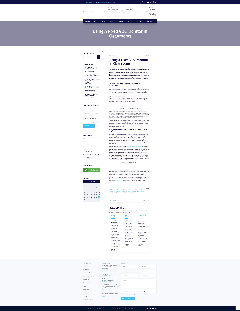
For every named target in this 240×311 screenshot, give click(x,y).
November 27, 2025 (128, 221)
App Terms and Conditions (89, 276)
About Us (85, 266)
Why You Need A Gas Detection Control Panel (90, 75)
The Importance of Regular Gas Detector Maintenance (89, 81)
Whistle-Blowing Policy (88, 303)
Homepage (87, 21)
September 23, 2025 (141, 219)
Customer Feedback (88, 299)
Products (103, 21)
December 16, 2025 (115, 220)
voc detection (124, 192)
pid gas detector (141, 191)
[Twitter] (145, 2)
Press (95, 21)
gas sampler (112, 191)
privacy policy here (95, 122)
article (121, 189)
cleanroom (126, 189)
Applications (120, 21)
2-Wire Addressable (114, 189)
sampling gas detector (115, 192)
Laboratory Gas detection (128, 191)
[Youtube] (148, 2)
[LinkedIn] (151, 2)
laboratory (119, 191)
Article (147, 188)
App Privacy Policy (87, 272)
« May (84, 204)
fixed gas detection (134, 189)
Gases (84, 286)
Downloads (139, 21)
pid (135, 191)
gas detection (142, 189)
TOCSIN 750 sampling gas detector (133, 146)
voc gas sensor (131, 192)
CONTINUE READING (113, 250)
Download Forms (87, 283)
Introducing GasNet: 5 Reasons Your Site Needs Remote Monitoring (89, 69)
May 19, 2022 (112, 55)
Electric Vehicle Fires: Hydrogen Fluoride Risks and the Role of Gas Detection (90, 88)
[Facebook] (142, 2)
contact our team (119, 180)
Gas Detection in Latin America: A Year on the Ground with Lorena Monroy (90, 95)
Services (130, 21)
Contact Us (149, 21)
